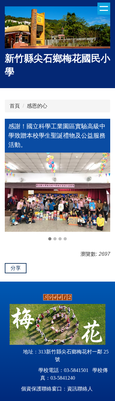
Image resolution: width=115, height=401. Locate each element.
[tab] (49, 239)
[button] (13, 197)
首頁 (15, 106)
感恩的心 (37, 106)
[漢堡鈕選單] (103, 9)
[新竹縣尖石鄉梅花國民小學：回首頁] (57, 28)
